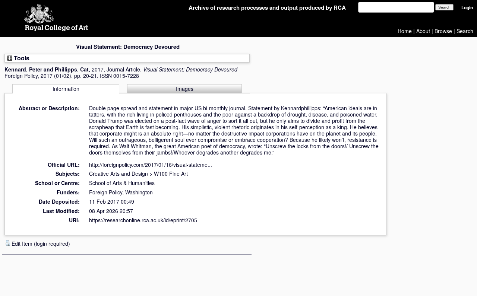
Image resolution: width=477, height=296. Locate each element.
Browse (443, 31)
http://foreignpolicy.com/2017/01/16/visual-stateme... (150, 164)
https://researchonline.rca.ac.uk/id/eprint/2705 (143, 220)
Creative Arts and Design (118, 173)
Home (405, 31)
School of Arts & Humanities (122, 183)
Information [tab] (66, 88)
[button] (8, 243)
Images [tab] (184, 88)
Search (465, 31)
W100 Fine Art (171, 173)
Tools (20, 58)
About (423, 31)
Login (467, 7)
